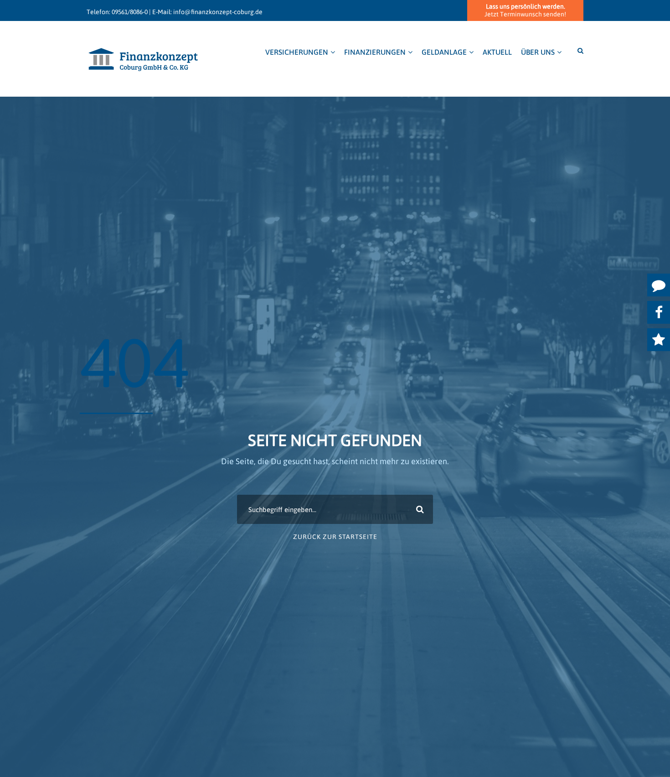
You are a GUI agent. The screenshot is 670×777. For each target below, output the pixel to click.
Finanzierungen (375, 52)
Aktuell (497, 52)
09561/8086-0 (130, 12)
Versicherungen (296, 52)
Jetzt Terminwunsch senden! (525, 10)
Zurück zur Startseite (335, 536)
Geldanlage (444, 52)
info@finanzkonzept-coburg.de (218, 12)
